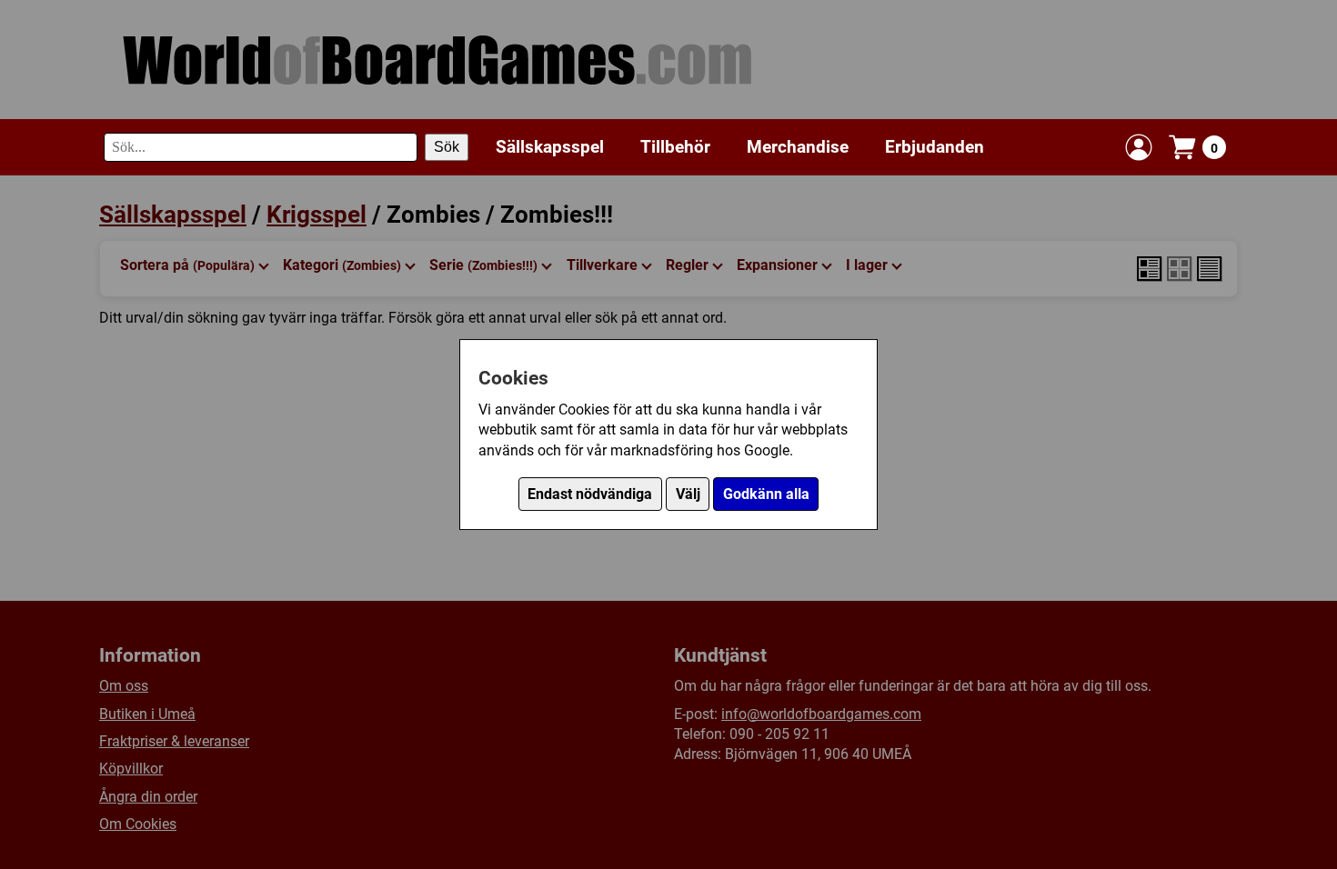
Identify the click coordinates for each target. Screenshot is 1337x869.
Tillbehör (675, 146)
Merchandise (798, 146)
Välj (688, 494)
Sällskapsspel (550, 146)
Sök (446, 147)
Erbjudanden (934, 146)
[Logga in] (1138, 147)
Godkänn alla (766, 494)
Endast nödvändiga (590, 494)
